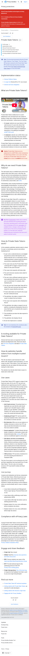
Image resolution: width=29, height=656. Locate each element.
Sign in (25, 1)
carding (19, 434)
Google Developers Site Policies (16, 613)
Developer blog (4, 624)
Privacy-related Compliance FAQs (10, 542)
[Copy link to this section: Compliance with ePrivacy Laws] (2, 519)
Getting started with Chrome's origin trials (15, 590)
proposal (15, 555)
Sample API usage (16, 326)
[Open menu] (2, 2)
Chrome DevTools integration (11, 84)
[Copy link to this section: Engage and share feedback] (26, 548)
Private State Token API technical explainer (15, 583)
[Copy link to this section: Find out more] (14, 580)
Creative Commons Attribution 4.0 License (18, 610)
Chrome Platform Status (10, 79)
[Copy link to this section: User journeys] (12, 472)
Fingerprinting (12, 219)
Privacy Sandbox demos (6, 642)
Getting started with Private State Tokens (15, 586)
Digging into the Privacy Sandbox (12, 593)
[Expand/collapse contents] (9, 44)
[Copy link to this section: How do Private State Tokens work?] (7, 244)
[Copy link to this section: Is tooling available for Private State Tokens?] (14, 336)
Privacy (7, 649)
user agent (21, 225)
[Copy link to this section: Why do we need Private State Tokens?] (9, 168)
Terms (2, 649)
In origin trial (7, 82)
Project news (4, 627)
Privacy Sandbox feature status (8, 22)
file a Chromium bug (22, 570)
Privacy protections (7, 6)
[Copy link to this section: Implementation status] (21, 75)
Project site (3, 633)
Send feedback (6, 36)
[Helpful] (10, 33)
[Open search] (18, 2)
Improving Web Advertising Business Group (15, 561)
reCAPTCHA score (9, 132)
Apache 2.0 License (23, 611)
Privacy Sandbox (4, 30)
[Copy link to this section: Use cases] (11, 378)
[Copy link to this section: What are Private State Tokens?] (2, 93)
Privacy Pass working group (11, 567)
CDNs (20, 180)
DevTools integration (8, 343)
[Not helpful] (12, 33)
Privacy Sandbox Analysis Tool (8, 640)
